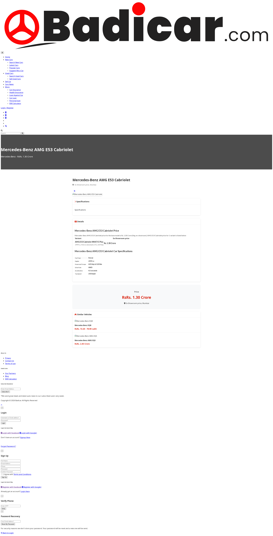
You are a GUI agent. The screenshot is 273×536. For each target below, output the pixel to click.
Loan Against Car (16, 95)
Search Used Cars (16, 76)
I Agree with (17, 474)
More (7, 87)
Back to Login (8, 533)
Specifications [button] (82, 201)
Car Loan (13, 98)
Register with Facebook (11, 487)
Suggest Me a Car (16, 70)
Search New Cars (16, 62)
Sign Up (4, 477)
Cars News (9, 84)
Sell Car (8, 81)
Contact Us (9, 361)
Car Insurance (15, 90)
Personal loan (14, 101)
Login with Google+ (29, 433)
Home (7, 57)
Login (3, 423)
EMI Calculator (15, 103)
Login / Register (7, 108)
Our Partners (10, 373)
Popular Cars (14, 68)
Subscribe (5, 392)
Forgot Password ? (8, 446)
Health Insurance (16, 92)
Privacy (8, 358)
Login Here (25, 491)
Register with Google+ (32, 487)
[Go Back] (75, 191)
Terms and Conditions (22, 474)
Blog (7, 376)
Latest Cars (13, 65)
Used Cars (9, 73)
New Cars (9, 59)
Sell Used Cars (15, 79)
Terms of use (10, 363)
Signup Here (25, 437)
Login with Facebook (10, 433)
